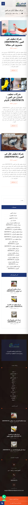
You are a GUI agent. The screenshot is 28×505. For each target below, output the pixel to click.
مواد (13, 390)
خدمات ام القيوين (13, 218)
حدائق (13, 379)
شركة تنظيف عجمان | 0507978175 (13, 246)
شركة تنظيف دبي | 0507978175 (13, 239)
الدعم (13, 385)
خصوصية (13, 388)
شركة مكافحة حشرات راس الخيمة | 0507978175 (13, 267)
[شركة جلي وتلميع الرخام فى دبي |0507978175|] (14, 314)
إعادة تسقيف (13, 373)
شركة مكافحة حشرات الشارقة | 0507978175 (13, 258)
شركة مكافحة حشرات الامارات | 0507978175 (13, 254)
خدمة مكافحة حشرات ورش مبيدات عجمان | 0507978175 (13, 224)
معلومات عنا (13, 396)
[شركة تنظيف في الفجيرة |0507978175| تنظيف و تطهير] (14, 299)
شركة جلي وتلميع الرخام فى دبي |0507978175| (14, 321)
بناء (13, 383)
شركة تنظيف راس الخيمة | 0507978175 (13, 242)
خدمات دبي (13, 220)
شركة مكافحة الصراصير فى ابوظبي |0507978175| (14, 290)
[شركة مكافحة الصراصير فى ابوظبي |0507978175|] (14, 284)
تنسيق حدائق (13, 377)
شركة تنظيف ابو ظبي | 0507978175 (13, 232)
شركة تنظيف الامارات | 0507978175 (13, 234)
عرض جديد (13, 392)
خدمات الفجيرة (13, 215)
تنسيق (13, 381)
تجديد (13, 371)
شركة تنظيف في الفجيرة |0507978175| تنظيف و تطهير (14, 305)
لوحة (13, 375)
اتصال (13, 400)
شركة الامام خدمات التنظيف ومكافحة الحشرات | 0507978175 (13, 228)
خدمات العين (13, 213)
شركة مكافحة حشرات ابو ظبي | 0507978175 (13, 249)
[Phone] (4, 497)
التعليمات (13, 398)
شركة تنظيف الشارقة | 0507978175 (13, 237)
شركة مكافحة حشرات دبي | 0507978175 (13, 263)
